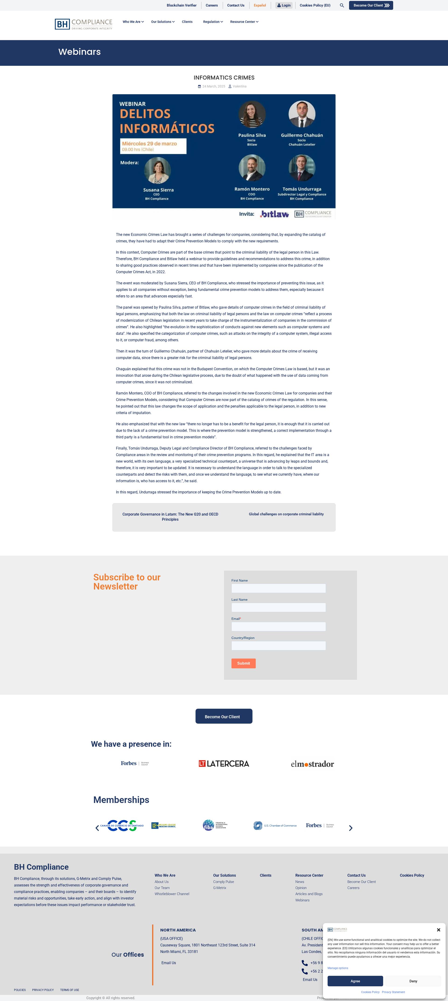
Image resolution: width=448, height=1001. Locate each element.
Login (286, 5)
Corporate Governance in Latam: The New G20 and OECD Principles (170, 517)
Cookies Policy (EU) (315, 5)
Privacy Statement (393, 992)
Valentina (240, 86)
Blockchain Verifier (181, 5)
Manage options (338, 968)
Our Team (162, 888)
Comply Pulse (223, 882)
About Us (162, 882)
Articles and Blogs (309, 894)
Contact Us (236, 5)
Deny (413, 981)
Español (260, 5)
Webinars (302, 900)
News (299, 882)
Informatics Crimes (224, 77)
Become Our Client (368, 5)
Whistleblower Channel (172, 894)
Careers (212, 5)
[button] (438, 930)
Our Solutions (161, 22)
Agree (355, 981)
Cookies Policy (370, 992)
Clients (187, 22)
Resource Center (242, 22)
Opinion (301, 888)
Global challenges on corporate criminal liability (286, 514)
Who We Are (165, 875)
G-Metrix (219, 888)
